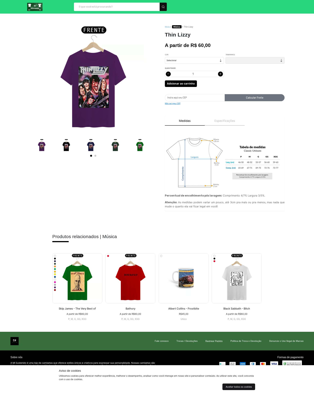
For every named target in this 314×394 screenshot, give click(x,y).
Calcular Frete (254, 97)
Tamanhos (230, 55)
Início (167, 27)
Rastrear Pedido (214, 341)
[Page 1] (91, 156)
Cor (166, 55)
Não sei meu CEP (173, 103)
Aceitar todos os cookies (239, 386)
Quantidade (170, 68)
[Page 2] (95, 156)
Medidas (185, 120)
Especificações (224, 120)
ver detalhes (77, 278)
